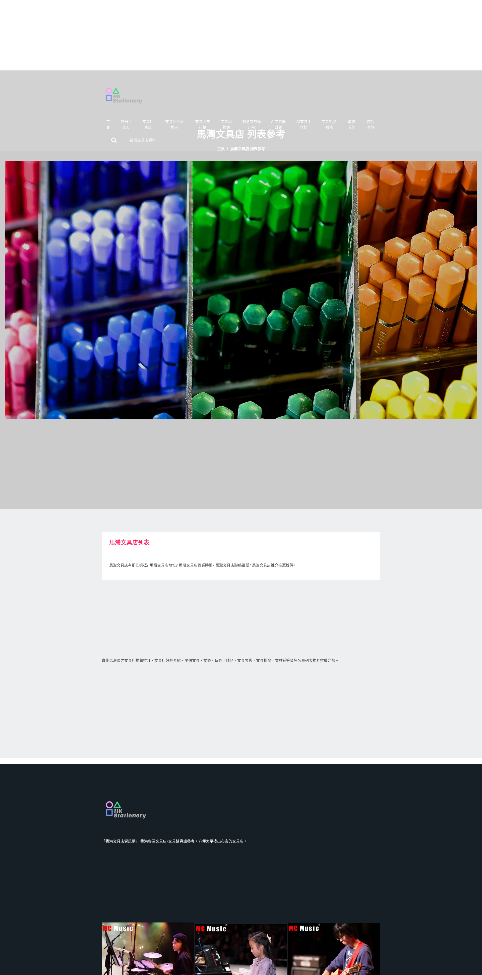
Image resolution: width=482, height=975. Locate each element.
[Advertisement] (241, 35)
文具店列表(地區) (174, 124)
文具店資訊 (148, 124)
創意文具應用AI (251, 124)
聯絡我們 (351, 124)
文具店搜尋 (226, 124)
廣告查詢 (371, 124)
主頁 (108, 124)
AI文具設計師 (278, 124)
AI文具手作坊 (303, 124)
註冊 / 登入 (126, 124)
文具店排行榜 (202, 124)
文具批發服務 (329, 124)
